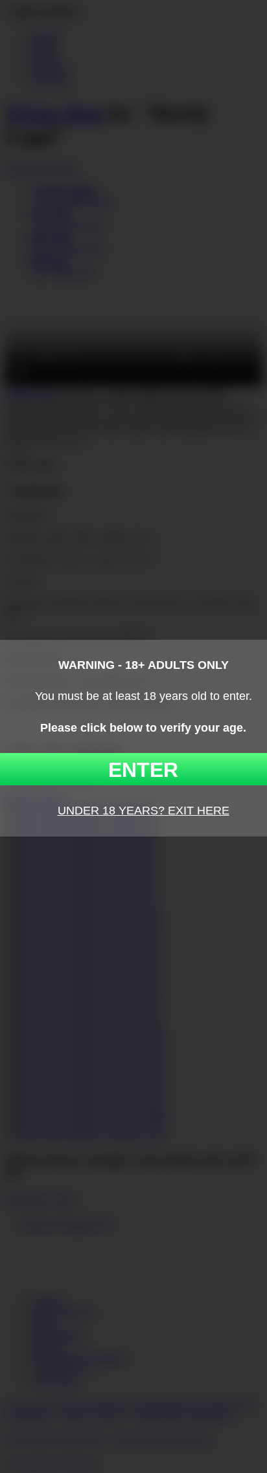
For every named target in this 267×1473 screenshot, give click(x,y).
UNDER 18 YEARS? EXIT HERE (143, 810)
